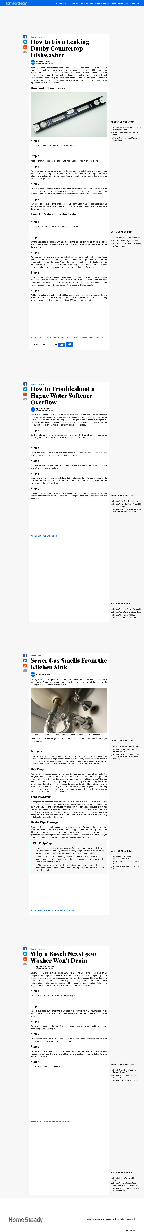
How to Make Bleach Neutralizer (125, 501)
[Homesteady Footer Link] (30, 1220)
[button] (25, 38)
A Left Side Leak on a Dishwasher (126, 238)
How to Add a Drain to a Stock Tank (127, 612)
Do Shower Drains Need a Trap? (126, 746)
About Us (130, 1231)
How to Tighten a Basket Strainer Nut (127, 609)
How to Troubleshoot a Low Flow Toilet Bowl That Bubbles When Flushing (126, 757)
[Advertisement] (69, 319)
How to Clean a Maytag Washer (125, 241)
